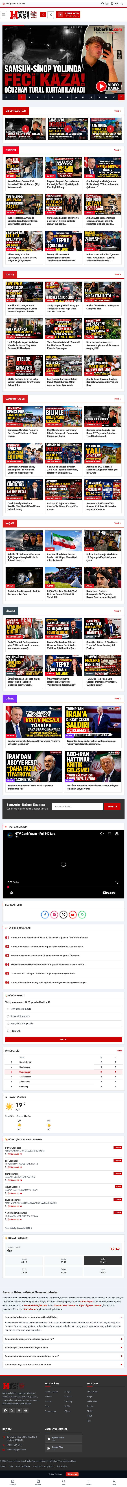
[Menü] (3, 14)
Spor (47, 1406)
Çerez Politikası (23, 1466)
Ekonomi (48, 1401)
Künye (89, 1396)
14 (106, 97)
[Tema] (122, 4)
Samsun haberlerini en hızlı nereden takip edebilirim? (31, 1317)
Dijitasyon (72, 1474)
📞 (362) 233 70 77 (13, 1154)
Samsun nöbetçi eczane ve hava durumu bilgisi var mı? (32, 1356)
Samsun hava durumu (64, 1305)
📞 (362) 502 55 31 (13, 1206)
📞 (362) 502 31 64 (13, 1193)
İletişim (90, 1406)
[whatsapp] (82, 914)
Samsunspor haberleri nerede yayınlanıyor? (26, 1347)
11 (83, 97)
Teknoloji (68, 1401)
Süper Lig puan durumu (90, 1305)
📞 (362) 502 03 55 (13, 1219)
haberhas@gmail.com (16, 1450)
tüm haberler (30, 1309)
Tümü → (118, 111)
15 (114, 97)
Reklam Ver (92, 1401)
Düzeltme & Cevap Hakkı (43, 1466)
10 (75, 97)
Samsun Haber (51, 1391)
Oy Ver (63, 1039)
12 (91, 97)
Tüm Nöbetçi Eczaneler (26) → (18, 1228)
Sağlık (67, 1406)
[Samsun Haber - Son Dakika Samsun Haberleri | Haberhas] (23, 14)
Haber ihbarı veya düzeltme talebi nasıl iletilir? (28, 1364)
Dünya (67, 1391)
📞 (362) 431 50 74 (13, 1180)
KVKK (89, 1416)
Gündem (48, 1396)
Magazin (68, 1396)
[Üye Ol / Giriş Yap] (43, 14)
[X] (107, 4)
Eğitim (67, 1411)
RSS (89, 1421)
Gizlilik (90, 1411)
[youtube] (73, 914)
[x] (63, 914)
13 (98, 97)
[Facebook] (103, 4)
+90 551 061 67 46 (14, 1445)
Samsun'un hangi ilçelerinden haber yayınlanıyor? (29, 1339)
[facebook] (45, 914)
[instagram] (54, 914)
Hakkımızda (92, 1391)
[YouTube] (116, 4)
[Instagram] (112, 4)
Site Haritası (62, 1466)
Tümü (119, 1051)
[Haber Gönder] (51, 14)
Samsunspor (86, 1301)
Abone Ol (112, 806)
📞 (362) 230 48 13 (13, 1167)
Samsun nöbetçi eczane (35, 1305)
